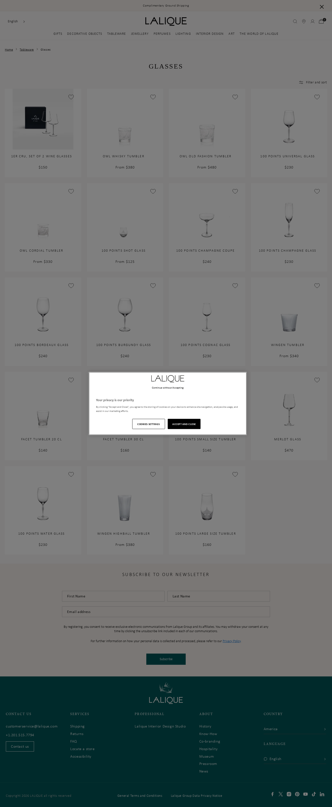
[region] (168, 403)
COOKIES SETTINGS (148, 424)
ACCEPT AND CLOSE (184, 424)
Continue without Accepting (168, 387)
